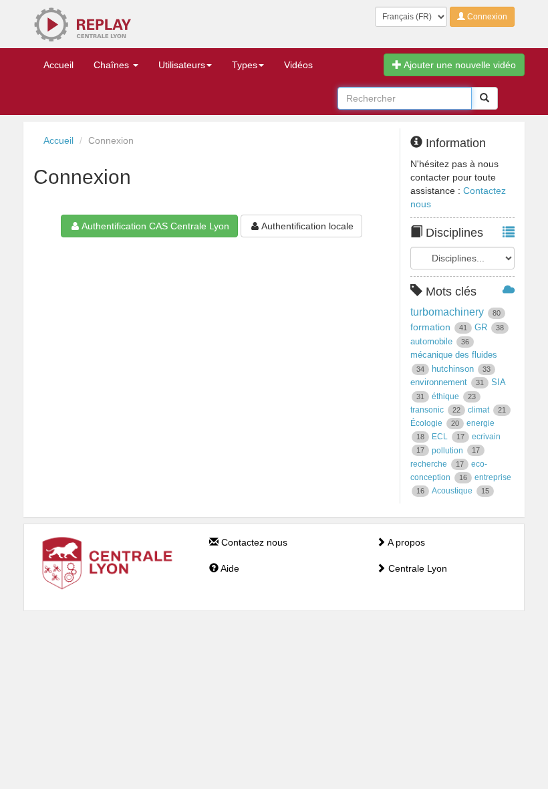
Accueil (58, 65)
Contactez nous (253, 542)
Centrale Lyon (416, 568)
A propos (405, 542)
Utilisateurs (181, 65)
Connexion (486, 16)
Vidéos (298, 65)
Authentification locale (307, 226)
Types (244, 65)
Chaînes (113, 65)
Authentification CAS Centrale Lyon (155, 226)
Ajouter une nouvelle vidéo (459, 65)
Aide (229, 568)
